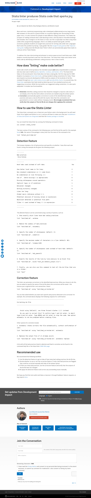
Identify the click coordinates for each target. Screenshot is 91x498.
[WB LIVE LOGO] (78, 3)
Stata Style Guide (36, 76)
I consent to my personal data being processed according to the (61, 399)
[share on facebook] (2, 244)
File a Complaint (83, 492)
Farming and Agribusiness (35, 428)
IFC (23, 496)
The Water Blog (48, 428)
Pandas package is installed (55, 116)
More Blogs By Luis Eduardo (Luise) (39, 417)
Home (53, 3)
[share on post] (2, 247)
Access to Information (19, 492)
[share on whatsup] (2, 252)
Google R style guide (58, 46)
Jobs (26, 492)
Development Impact (51, 9)
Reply (73, 483)
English (18, 21)
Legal (6, 492)
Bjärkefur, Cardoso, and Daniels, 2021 (50, 72)
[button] (84, 3)
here (18, 132)
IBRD (17, 496)
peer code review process (38, 80)
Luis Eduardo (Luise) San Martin (20, 19)
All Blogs (58, 3)
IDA (20, 496)
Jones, (37, 72)
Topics (64, 3)
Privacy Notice (32, 466)
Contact (70, 3)
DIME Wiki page (45, 346)
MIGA (26, 496)
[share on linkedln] (2, 250)
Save (20, 473)
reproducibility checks (56, 80)
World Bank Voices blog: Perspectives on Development (66, 428)
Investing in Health (22, 428)
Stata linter (20, 82)
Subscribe (77, 392)
